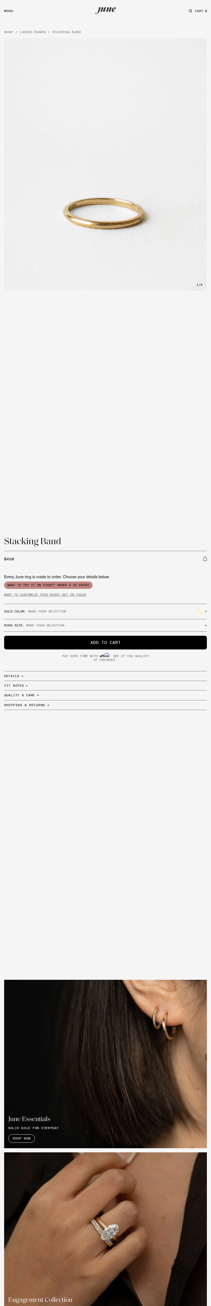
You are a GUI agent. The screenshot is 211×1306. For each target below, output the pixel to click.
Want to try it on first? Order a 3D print (48, 585)
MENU (8, 11)
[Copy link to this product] (205, 559)
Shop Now (21, 1138)
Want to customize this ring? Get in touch (45, 594)
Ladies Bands (33, 32)
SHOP (8, 32)
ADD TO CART (105, 642)
